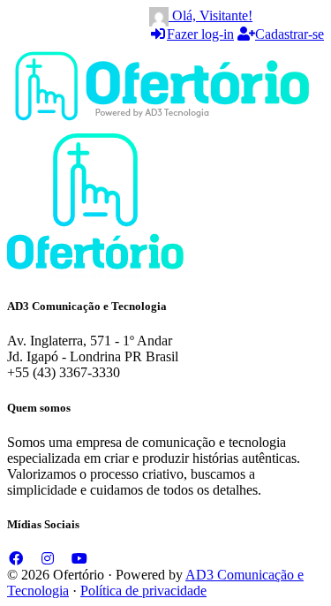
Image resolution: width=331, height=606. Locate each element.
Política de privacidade (143, 590)
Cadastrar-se (289, 34)
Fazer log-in (200, 34)
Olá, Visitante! (210, 15)
